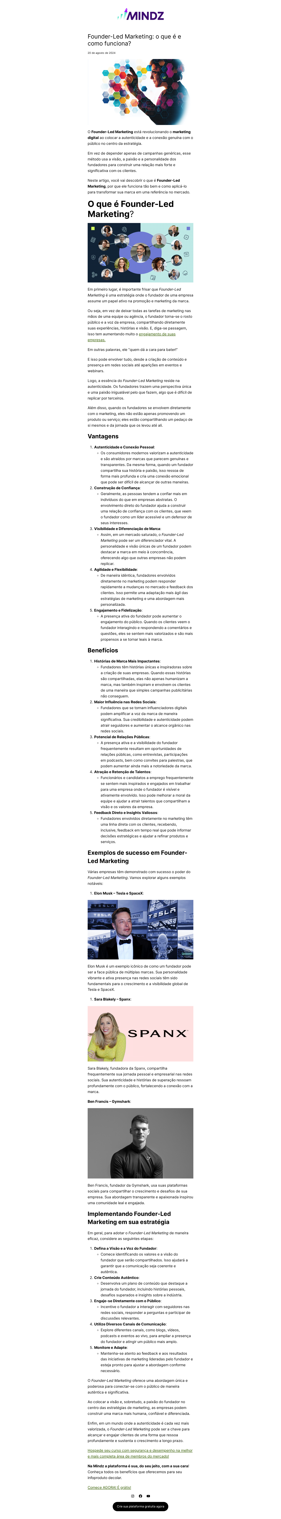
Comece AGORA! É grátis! (109, 1487)
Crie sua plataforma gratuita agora (140, 1506)
